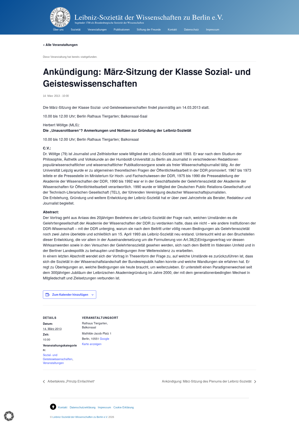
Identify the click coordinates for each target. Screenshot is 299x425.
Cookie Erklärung (123, 407)
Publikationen (122, 29)
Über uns (58, 29)
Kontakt (172, 29)
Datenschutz (191, 29)
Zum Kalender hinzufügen (70, 294)
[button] (9, 416)
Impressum (212, 29)
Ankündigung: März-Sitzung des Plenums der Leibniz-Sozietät (207, 381)
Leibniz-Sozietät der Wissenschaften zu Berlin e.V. (80, 417)
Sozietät (76, 29)
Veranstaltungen (97, 29)
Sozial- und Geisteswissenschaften (57, 357)
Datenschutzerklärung (82, 407)
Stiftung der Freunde (149, 29)
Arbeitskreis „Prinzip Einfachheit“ (71, 381)
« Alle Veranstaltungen (60, 44)
